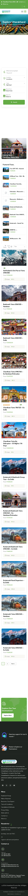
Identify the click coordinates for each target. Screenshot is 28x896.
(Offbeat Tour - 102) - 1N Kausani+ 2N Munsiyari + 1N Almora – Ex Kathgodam (17, 176)
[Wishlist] (24, 252)
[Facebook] (2, 785)
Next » (13, 663)
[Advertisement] (14, 51)
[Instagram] (10, 785)
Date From (9, 89)
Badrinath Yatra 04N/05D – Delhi (17, 214)
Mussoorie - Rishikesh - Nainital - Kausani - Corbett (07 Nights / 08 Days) (17, 199)
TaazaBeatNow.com (20, 891)
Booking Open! (7, 155)
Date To (8, 95)
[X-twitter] (6, 785)
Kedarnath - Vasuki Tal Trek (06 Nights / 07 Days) (16, 223)
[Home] (6, 11)
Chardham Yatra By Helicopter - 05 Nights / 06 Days (16, 184)
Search (15, 102)
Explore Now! (8, 715)
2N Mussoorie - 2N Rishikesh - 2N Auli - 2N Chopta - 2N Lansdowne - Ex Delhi (17, 238)
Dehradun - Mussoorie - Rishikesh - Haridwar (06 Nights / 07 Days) (17, 191)
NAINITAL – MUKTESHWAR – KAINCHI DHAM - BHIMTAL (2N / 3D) (17, 230)
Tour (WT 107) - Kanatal (17, 168)
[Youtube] (14, 785)
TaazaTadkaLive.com (12, 891)
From (4, 275)
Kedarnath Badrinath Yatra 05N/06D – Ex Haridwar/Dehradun (12, 513)
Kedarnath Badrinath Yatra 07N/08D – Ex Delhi (17, 207)
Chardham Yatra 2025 (10, 157)
